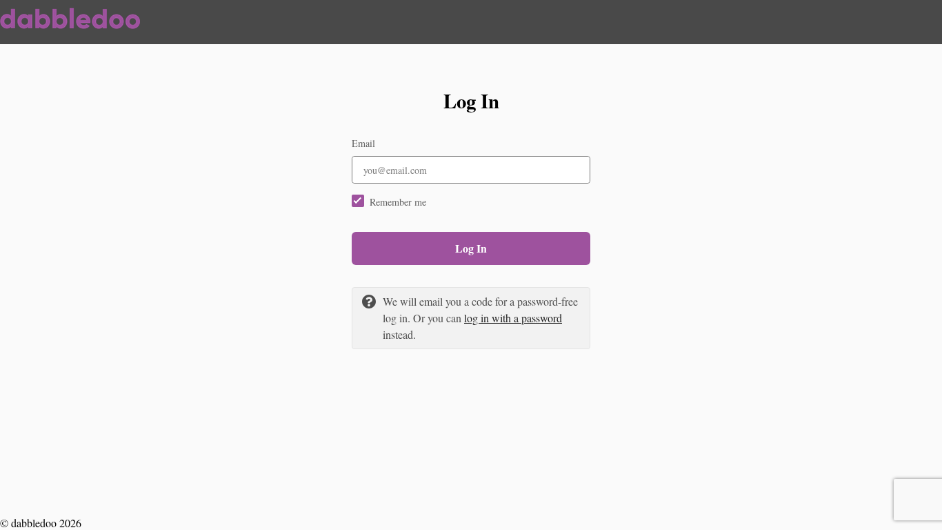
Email (363, 143)
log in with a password (513, 318)
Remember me (398, 201)
